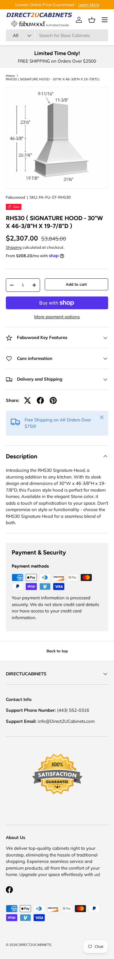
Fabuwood (15, 197)
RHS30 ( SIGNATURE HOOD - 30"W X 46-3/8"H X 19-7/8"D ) (53, 79)
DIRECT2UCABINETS (34, 945)
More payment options (57, 316)
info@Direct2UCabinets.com (66, 721)
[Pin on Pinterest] (53, 400)
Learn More (88, 4)
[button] (91, 19)
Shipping (14, 247)
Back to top (57, 651)
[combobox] (57, 35)
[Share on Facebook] (40, 400)
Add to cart (76, 284)
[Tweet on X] (27, 400)
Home (10, 75)
